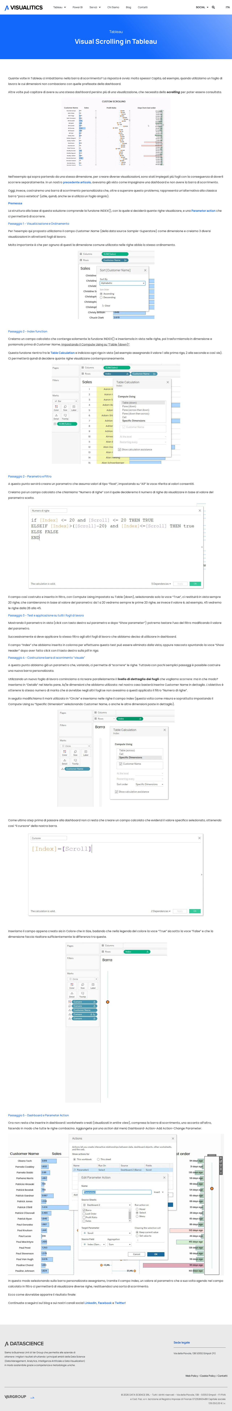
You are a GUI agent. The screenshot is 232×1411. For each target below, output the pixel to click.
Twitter (120, 1303)
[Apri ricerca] (213, 7)
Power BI (78, 7)
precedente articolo (77, 182)
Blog (128, 7)
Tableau (57, 7)
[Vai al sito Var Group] (19, 1397)
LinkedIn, (90, 1303)
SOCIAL (200, 7)
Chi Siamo (113, 7)
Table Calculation (63, 353)
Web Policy (191, 1375)
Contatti (143, 7)
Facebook (105, 1303)
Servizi (93, 7)
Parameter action (203, 211)
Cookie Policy (208, 1375)
